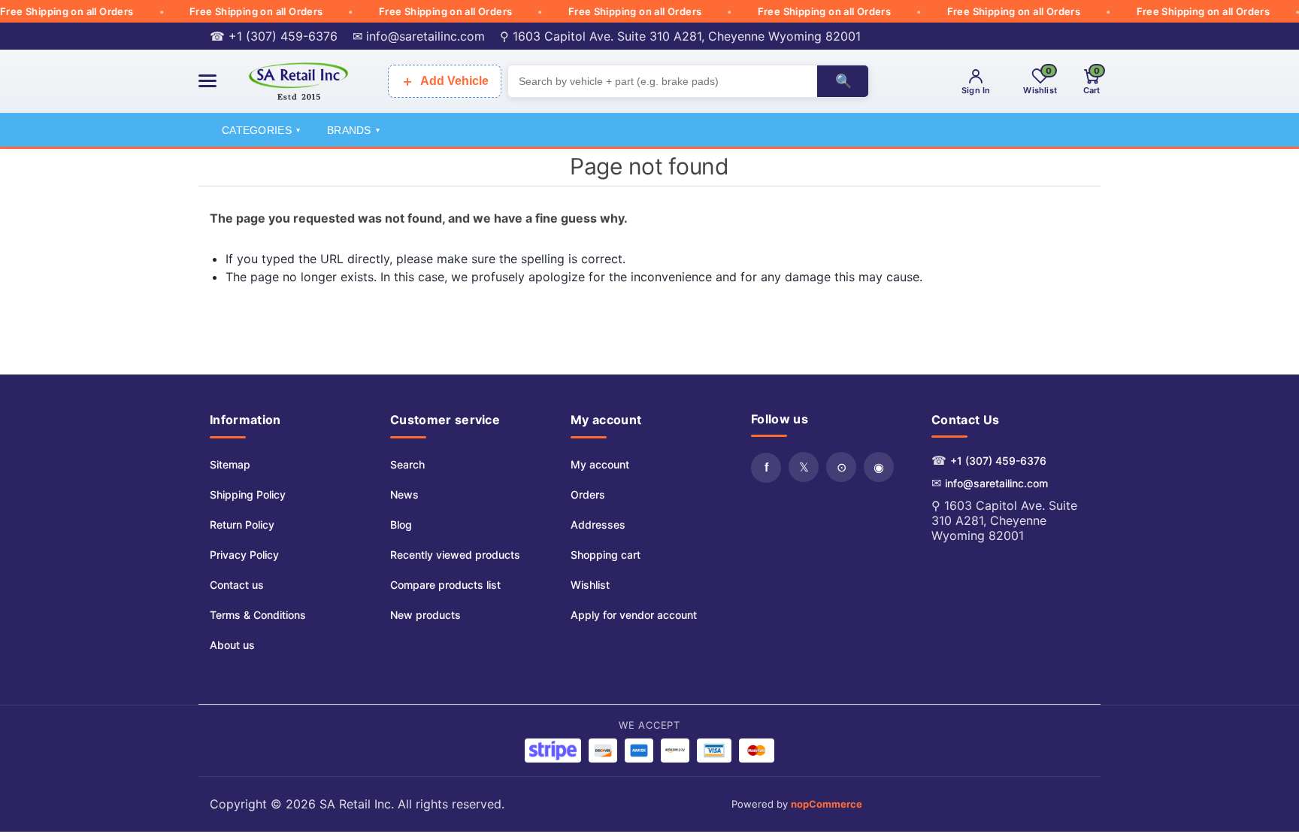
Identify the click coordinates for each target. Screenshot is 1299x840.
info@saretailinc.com (996, 483)
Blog (401, 524)
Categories (261, 130)
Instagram (879, 467)
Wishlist (590, 584)
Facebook (766, 468)
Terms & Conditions (258, 614)
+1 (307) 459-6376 (998, 460)
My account (600, 464)
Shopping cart (605, 554)
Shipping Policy (248, 494)
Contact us (237, 584)
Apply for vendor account (634, 614)
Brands (353, 130)
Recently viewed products (455, 554)
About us (232, 644)
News (404, 494)
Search (407, 464)
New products (425, 614)
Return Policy (242, 524)
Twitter (804, 467)
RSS (841, 467)
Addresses (598, 524)
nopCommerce (826, 804)
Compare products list (445, 584)
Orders (588, 494)
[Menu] (207, 80)
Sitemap (230, 464)
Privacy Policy (244, 554)
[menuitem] (258, 464)
